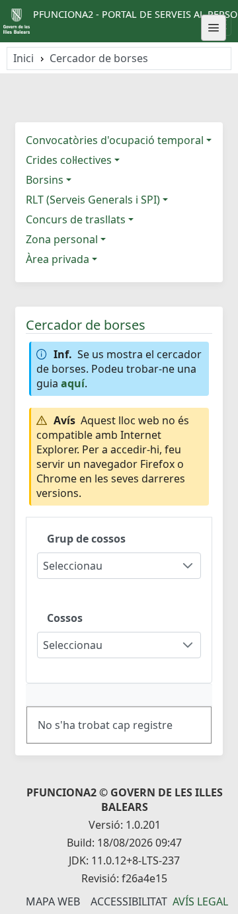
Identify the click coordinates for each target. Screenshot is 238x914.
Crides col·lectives (69, 160)
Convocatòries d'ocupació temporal (115, 140)
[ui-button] (213, 28)
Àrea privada (57, 259)
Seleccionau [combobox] (72, 565)
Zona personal (62, 239)
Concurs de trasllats (76, 219)
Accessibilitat (129, 901)
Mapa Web (53, 901)
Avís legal (200, 901)
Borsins (44, 179)
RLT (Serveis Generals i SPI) (93, 199)
